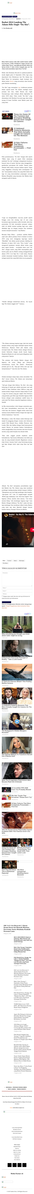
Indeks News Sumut (17, 1152)
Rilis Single (21, 560)
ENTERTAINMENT (7, 16)
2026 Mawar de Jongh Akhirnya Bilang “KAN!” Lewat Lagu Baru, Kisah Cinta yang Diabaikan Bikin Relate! (22, 1027)
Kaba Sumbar (17, 1157)
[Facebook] (9, 56)
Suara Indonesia (17, 1159)
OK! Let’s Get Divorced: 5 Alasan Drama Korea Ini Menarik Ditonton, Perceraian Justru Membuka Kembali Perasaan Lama (22, 973)
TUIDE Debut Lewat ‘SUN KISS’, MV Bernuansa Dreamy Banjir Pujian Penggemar (22, 1005)
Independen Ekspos (17, 1146)
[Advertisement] (17, 198)
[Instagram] (10, 1165)
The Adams (5, 563)
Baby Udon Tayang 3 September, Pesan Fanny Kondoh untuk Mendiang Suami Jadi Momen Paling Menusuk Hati (23, 949)
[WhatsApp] (22, 56)
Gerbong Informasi (17, 1154)
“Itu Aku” (9, 560)
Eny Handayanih (8, 28)
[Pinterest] (17, 56)
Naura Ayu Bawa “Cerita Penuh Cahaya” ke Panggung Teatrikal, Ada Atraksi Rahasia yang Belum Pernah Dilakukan (23, 1068)
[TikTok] (15, 1165)
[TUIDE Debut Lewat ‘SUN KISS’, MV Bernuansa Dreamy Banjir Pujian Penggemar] (7, 1007)
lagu (19, 87)
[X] (13, 56)
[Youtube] (24, 1165)
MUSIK (15, 16)
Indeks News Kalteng (17, 1150)
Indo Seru (17, 1148)
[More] (26, 56)
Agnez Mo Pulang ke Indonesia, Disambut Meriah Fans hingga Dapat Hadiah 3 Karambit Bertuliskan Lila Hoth (23, 1017)
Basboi (12, 81)
